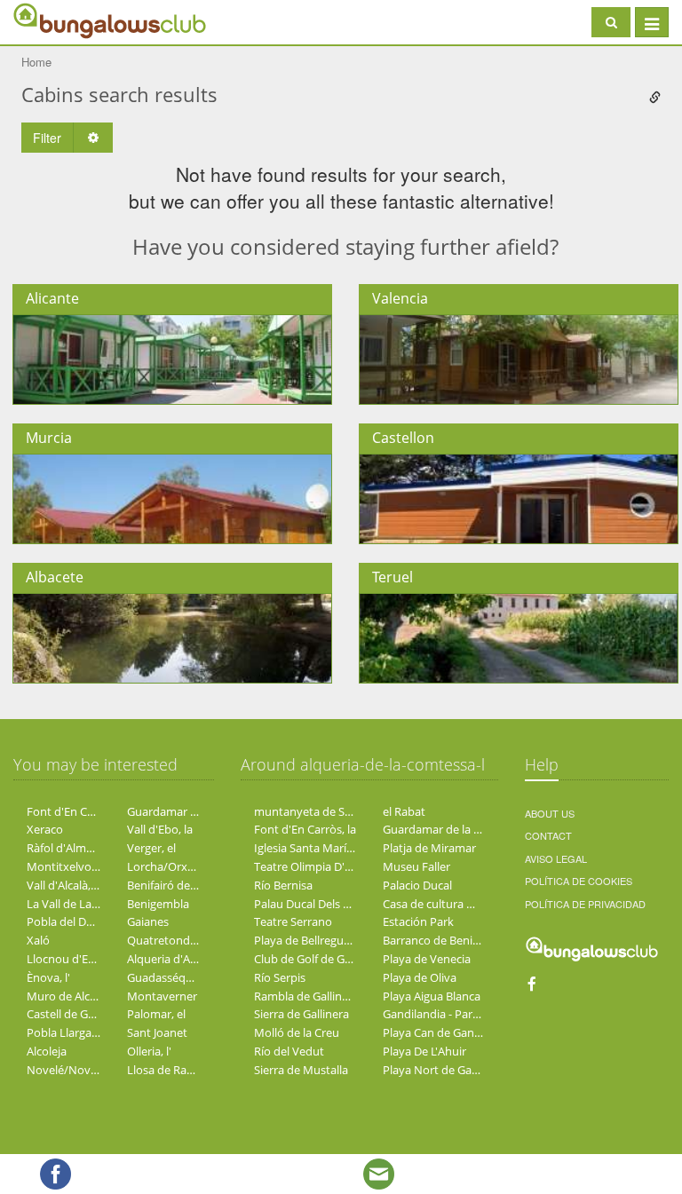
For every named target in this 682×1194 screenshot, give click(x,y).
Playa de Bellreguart (306, 940)
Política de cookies (578, 881)
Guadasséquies (167, 977)
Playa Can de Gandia (436, 1032)
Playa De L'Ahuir (424, 1051)
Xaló (38, 940)
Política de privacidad (585, 904)
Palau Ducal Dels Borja (312, 904)
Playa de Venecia (427, 959)
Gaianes (148, 921)
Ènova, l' (48, 977)
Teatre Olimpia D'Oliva (312, 866)
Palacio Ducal (417, 885)
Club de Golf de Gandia (314, 959)
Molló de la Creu (296, 1032)
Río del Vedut (289, 1051)
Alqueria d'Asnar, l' (175, 959)
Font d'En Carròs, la (78, 811)
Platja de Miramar (429, 848)
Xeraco (45, 829)
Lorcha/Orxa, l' (165, 866)
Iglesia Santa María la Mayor (327, 848)
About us (550, 813)
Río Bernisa (283, 885)
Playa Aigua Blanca (431, 996)
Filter (47, 137)
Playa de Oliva (419, 977)
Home (36, 61)
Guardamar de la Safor (186, 811)
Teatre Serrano (293, 921)
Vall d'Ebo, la (160, 829)
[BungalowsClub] (57, 20)
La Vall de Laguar (71, 904)
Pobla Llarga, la (66, 1032)
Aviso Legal (556, 858)
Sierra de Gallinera (301, 1014)
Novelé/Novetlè (68, 1070)
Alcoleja (47, 1051)
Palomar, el (156, 1014)
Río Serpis (279, 977)
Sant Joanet (157, 1032)
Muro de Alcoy (65, 996)
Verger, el (151, 848)
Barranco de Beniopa (438, 940)
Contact (548, 835)
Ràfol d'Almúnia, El (75, 848)
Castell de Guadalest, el (87, 1014)
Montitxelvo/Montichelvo (95, 866)
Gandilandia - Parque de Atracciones (478, 1014)
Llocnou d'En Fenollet (83, 959)
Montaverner (162, 996)
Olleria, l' (149, 1051)
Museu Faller (416, 866)
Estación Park (418, 921)
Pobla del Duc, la (70, 921)
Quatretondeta (167, 940)
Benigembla (158, 904)
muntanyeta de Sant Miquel (327, 811)
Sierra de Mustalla (301, 1070)
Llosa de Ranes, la (173, 1070)
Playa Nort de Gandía (439, 1070)
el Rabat (404, 811)
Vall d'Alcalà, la (64, 885)
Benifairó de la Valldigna (189, 885)
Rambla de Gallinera (306, 996)
